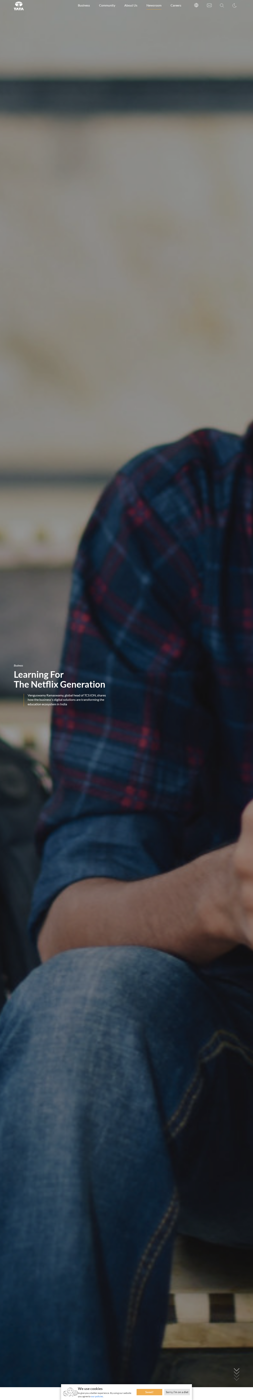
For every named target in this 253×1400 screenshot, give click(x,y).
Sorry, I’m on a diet (177, 1392)
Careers (176, 5)
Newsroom (153, 5)
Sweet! (149, 1392)
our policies (97, 1396)
